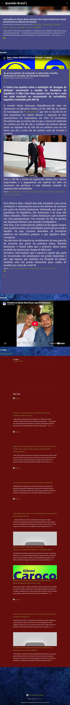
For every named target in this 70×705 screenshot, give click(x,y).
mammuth (40, 698)
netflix (6, 27)
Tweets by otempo (6, 353)
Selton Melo (21, 27)
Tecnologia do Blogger (36, 695)
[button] (5, 81)
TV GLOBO (28, 27)
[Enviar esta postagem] (5, 271)
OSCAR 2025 (12, 27)
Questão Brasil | (16, 3)
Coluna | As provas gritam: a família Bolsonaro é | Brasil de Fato (31, 268)
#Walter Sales (37, 24)
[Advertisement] (35, 377)
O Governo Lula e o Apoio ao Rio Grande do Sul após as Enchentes (32, 482)
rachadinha (31, 111)
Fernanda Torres (48, 24)
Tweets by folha (18, 361)
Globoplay (58, 24)
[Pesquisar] (67, 3)
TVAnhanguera (37, 27)
